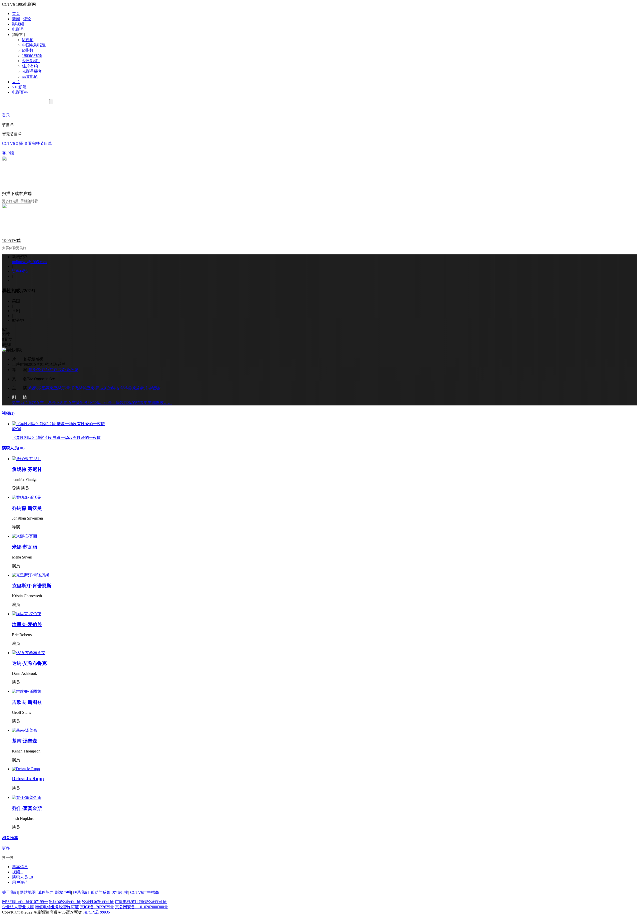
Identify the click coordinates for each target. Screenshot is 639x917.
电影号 (18, 29)
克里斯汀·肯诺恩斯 (65, 388)
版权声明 (63, 892)
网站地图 (28, 892)
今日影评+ (31, 61)
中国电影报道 (34, 45)
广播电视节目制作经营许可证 (141, 902)
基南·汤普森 (24, 740)
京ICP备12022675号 (97, 907)
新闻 (16, 19)
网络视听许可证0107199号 (25, 902)
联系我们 (81, 892)
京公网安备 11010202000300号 (141, 907)
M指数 (27, 50)
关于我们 (10, 892)
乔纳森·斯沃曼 (65, 369)
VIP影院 (19, 87)
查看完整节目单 (38, 143)
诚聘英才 (45, 892)
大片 (16, 82)
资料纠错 (20, 271)
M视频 (27, 40)
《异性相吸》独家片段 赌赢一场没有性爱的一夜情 (56, 437)
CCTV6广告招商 (144, 892)
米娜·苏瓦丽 (38, 388)
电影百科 (20, 92)
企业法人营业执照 (18, 907)
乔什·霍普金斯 (27, 808)
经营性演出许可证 (98, 902)
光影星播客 (32, 71)
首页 (16, 13)
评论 (27, 19)
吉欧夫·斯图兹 (148, 388)
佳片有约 (30, 66)
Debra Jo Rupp (28, 778)
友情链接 (120, 892)
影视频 (18, 24)
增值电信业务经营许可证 (57, 907)
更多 (6, 848)
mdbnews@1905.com (29, 262)
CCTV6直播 (12, 143)
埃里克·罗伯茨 (94, 388)
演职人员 (13, 448)
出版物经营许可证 (65, 902)
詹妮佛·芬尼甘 (40, 369)
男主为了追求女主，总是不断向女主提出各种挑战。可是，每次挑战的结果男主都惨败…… (92, 402)
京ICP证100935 (96, 912)
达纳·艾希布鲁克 (121, 388)
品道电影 (30, 76)
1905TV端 (11, 240)
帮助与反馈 (101, 892)
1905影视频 (32, 55)
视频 (8, 413)
